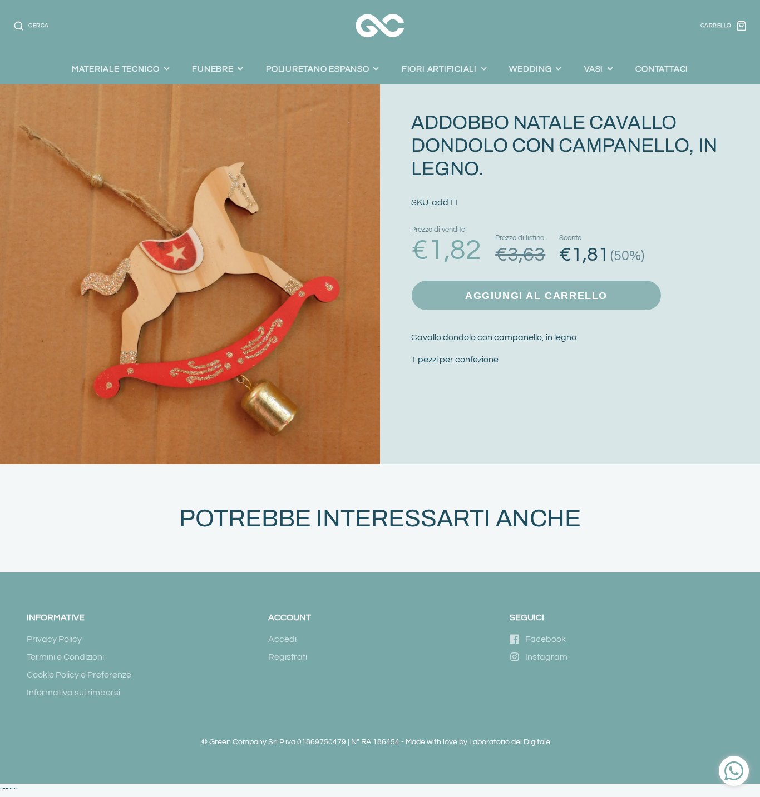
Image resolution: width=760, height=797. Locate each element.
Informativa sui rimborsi (73, 692)
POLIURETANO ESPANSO (317, 68)
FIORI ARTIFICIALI (439, 68)
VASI (593, 68)
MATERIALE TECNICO (116, 68)
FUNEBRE (212, 68)
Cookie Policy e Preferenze (79, 674)
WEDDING (530, 68)
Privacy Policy (54, 639)
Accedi (282, 639)
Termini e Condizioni (65, 656)
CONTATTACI (661, 68)
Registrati (287, 656)
